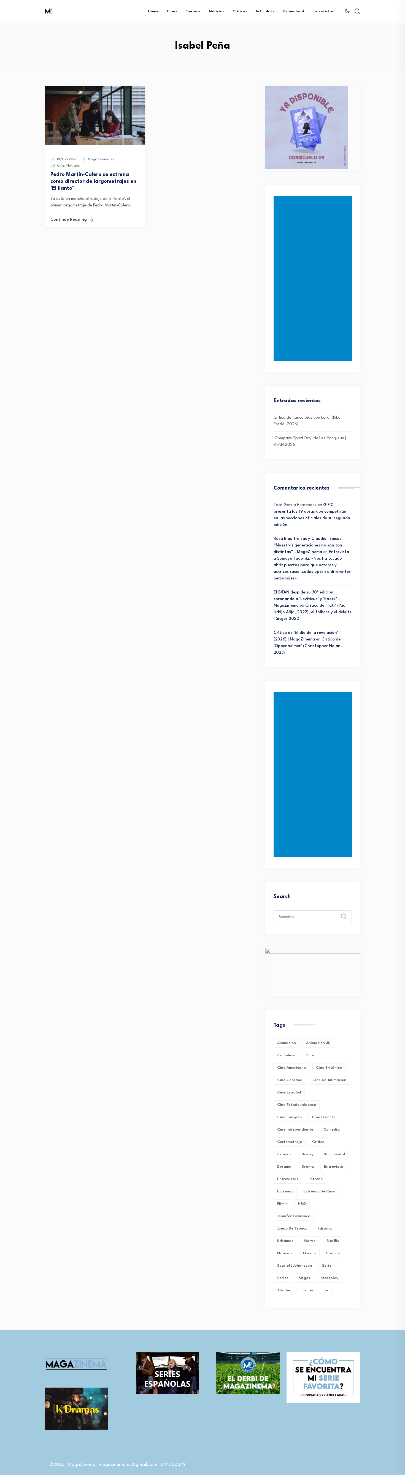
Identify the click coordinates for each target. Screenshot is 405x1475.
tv (326, 1290)
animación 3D (318, 1043)
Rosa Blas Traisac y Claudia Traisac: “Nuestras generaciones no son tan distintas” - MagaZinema (308, 545)
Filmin (282, 1204)
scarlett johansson (294, 1265)
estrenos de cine (318, 1191)
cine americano (291, 1068)
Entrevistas (323, 11)
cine (310, 1055)
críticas (284, 1154)
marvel (310, 1241)
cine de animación (329, 1080)
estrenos (285, 1191)
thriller (284, 1290)
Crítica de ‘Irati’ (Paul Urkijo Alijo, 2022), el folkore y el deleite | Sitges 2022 (313, 612)
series (282, 1278)
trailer (307, 1290)
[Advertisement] (314, 278)
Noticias (216, 11)
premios (333, 1253)
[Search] (347, 912)
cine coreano (289, 1080)
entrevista (333, 1167)
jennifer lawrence (293, 1216)
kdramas (285, 1241)
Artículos (263, 11)
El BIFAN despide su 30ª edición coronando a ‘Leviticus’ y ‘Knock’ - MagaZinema (307, 599)
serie (326, 1265)
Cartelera (286, 1055)
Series (192, 11)
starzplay (329, 1278)
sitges (304, 1278)
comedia (331, 1129)
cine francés (324, 1117)
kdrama (324, 1228)
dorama (284, 1167)
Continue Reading (68, 220)
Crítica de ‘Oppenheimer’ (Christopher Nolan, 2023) (308, 646)
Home (153, 11)
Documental (334, 1154)
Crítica (318, 1142)
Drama (308, 1167)
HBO (302, 1204)
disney (308, 1154)
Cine (171, 11)
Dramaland (293, 11)
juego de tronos (292, 1228)
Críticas (240, 11)
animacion (286, 1043)
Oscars (309, 1253)
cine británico (329, 1068)
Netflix (333, 1241)
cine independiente (295, 1129)
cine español (289, 1092)
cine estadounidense (296, 1105)
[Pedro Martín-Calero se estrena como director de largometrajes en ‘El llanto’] (95, 144)
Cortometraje (289, 1142)
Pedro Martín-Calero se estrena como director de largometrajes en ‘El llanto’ (93, 181)
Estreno (316, 1179)
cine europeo (289, 1117)
